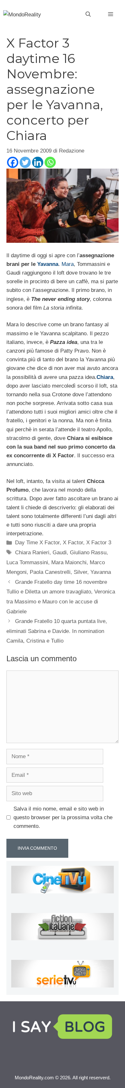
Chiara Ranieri (32, 552)
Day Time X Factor (37, 543)
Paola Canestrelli (50, 572)
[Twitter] (25, 162)
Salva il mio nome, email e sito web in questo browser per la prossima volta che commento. (63, 817)
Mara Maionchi (69, 562)
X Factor (73, 543)
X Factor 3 (98, 543)
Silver (80, 572)
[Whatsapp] (50, 162)
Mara (68, 264)
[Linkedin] (37, 162)
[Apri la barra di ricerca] (88, 14)
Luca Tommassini (27, 562)
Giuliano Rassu (88, 552)
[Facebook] (12, 162)
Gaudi (60, 552)
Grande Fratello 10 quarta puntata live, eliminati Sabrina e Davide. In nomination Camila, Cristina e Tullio (56, 631)
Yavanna (47, 264)
